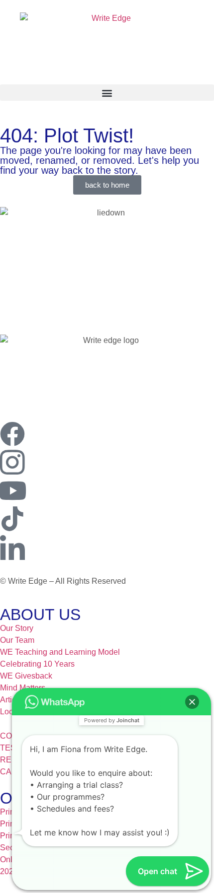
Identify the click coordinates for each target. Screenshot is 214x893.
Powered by (111, 720)
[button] (107, 92)
